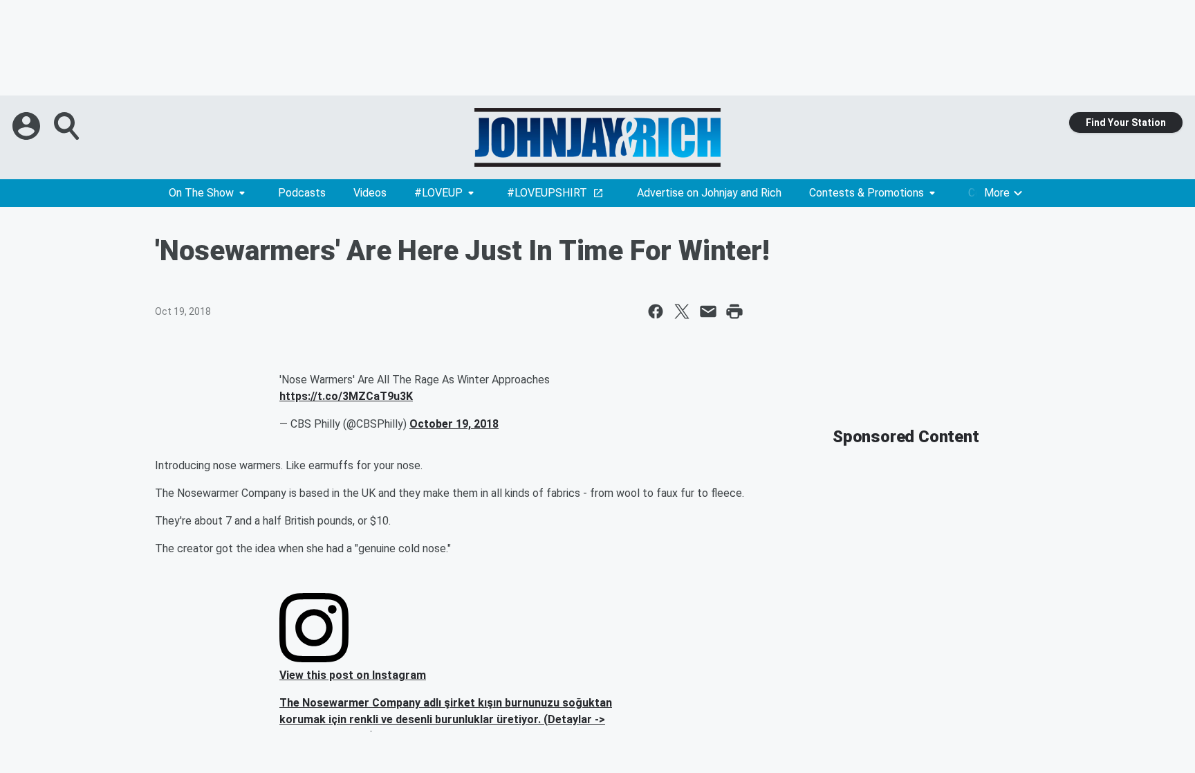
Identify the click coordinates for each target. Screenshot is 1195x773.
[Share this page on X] (682, 311)
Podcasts (302, 192)
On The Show (201, 192)
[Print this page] (734, 311)
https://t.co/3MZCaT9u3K (346, 396)
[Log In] (27, 126)
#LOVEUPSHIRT (547, 192)
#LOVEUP (438, 192)
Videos (370, 192)
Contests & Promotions (866, 192)
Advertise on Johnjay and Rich (709, 192)
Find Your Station (1126, 122)
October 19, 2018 (454, 423)
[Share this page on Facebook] (655, 311)
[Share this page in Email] (708, 311)
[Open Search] (68, 126)
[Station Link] (597, 137)
